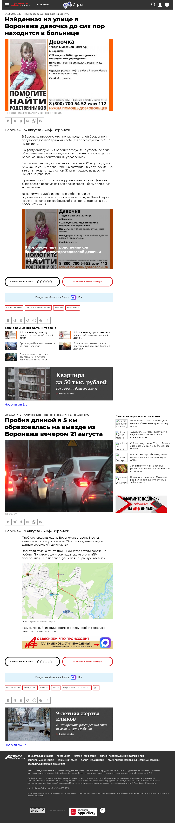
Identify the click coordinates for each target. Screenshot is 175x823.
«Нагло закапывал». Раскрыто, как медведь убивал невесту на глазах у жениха (149, 423)
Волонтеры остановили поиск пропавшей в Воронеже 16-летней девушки (91, 346)
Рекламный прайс (67, 760)
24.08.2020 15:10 (13, 14)
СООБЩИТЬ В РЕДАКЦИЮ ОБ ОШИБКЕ (46, 764)
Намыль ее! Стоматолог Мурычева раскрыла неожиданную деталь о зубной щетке (148, 480)
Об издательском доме (40, 756)
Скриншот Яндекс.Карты (42, 621)
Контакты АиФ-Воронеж (41, 760)
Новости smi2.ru (16, 404)
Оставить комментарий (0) (87, 281)
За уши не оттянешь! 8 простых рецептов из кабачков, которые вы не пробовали (150, 468)
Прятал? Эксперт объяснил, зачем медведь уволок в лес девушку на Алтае (148, 457)
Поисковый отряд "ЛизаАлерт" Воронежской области (33, 113)
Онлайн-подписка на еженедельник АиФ (122, 756)
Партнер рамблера (57, 810)
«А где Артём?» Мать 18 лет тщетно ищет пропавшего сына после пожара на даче (148, 435)
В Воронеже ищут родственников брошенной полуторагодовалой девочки (63, 249)
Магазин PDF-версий (85, 756)
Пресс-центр (63, 756)
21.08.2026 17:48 (13, 415)
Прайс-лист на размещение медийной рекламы (133, 760)
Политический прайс (92, 760)
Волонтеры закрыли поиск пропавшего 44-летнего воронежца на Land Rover (33, 357)
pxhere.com (11, 514)
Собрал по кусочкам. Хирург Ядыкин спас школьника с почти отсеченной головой (150, 446)
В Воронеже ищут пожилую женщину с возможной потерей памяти (36, 335)
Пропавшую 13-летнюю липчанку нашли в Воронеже (37, 344)
